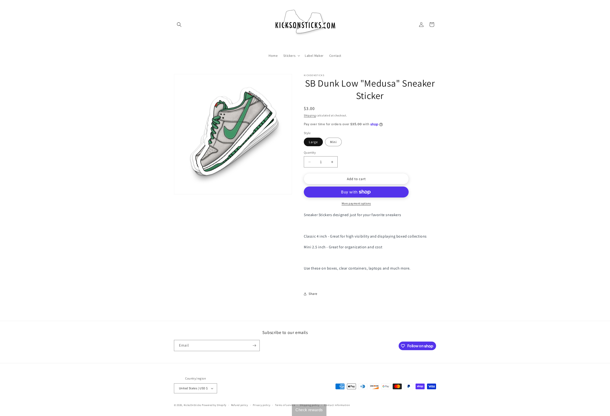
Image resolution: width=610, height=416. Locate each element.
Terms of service (285, 405)
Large (313, 142)
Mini (333, 142)
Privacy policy (261, 405)
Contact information (337, 405)
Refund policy (239, 405)
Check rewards (309, 410)
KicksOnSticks (192, 405)
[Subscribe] (254, 345)
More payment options (356, 203)
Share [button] (313, 293)
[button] (179, 24)
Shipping (310, 115)
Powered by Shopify (214, 405)
